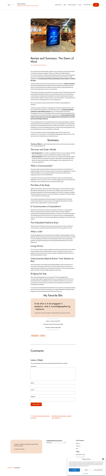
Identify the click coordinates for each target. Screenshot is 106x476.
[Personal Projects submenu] (76, 4)
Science (42, 335)
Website (33, 396)
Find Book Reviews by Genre (54, 440)
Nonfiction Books (42, 65)
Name (33, 383)
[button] (103, 459)
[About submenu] (81, 4)
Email (32, 390)
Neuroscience (35, 335)
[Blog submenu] (66, 4)
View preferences (98, 470)
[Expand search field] (96, 5)
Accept (74, 470)
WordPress (17, 467)
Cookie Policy (85, 473)
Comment (34, 366)
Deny (86, 470)
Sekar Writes (21, 4)
